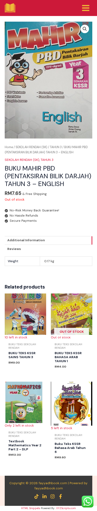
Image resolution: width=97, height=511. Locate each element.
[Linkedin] (44, 496)
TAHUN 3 (56, 147)
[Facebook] (60, 496)
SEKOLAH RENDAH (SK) (31, 147)
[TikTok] (36, 496)
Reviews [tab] (14, 249)
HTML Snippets (30, 508)
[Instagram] (52, 496)
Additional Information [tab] (26, 240)
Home (9, 147)
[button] (85, 29)
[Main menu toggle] (85, 7)
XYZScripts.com (66, 508)
